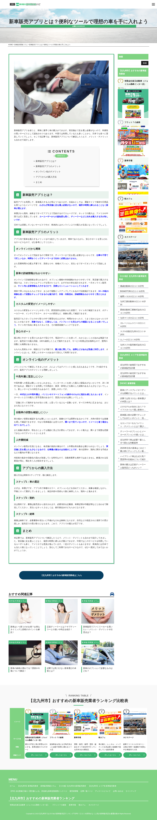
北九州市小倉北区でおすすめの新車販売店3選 (133, 374)
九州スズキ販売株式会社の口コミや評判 (133, 346)
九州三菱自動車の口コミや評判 (133, 303)
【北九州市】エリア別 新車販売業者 (102, 786)
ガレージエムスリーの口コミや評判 (133, 324)
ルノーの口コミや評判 (130, 340)
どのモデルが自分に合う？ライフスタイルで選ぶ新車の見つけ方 (133, 409)
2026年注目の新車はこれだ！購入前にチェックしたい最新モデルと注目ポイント (133, 450)
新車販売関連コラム (48, 786)
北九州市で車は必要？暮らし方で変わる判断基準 (133, 441)
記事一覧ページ (87, 791)
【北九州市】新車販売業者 (27, 786)
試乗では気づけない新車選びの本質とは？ (133, 400)
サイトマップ (131, 791)
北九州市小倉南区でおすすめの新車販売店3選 (133, 366)
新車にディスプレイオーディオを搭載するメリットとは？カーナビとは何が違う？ (133, 392)
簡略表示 (61, 156)
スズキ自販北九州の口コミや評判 (133, 333)
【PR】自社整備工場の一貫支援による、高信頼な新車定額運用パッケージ (38, 791)
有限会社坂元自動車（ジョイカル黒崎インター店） (29, 805)
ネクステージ (94, 805)
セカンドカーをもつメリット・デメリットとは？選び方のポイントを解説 (133, 425)
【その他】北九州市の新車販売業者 (72, 786)
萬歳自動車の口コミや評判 (132, 286)
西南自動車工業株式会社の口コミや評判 (133, 311)
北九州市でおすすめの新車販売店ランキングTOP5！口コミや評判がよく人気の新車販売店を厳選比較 (78, 814)
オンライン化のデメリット (48, 171)
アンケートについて (103, 791)
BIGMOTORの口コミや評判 (132, 291)
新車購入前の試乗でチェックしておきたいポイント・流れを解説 (133, 417)
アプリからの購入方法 (46, 177)
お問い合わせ (118, 791)
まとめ (39, 182)
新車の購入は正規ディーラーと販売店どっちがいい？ (133, 466)
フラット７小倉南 (59, 805)
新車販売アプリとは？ (46, 161)
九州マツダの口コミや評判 (132, 318)
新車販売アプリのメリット (48, 166)
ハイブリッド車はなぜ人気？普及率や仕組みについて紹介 (133, 458)
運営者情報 (74, 791)
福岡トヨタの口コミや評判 (132, 296)
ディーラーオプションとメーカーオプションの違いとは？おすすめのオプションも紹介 (133, 433)
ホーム (12, 786)
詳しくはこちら (36, 755)
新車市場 (72, 805)
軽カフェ (82, 805)
